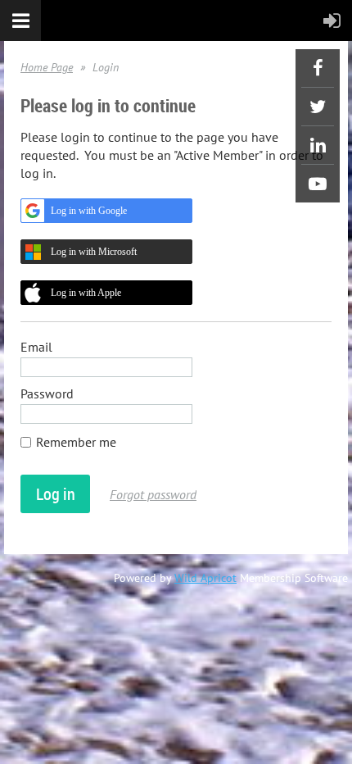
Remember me (76, 442)
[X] (317, 106)
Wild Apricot (205, 578)
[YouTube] (317, 183)
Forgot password (153, 494)
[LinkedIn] (317, 145)
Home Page (46, 67)
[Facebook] (317, 68)
